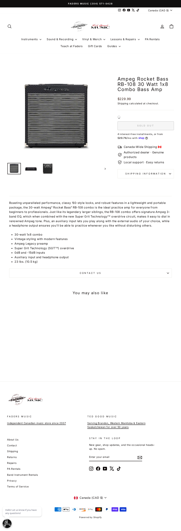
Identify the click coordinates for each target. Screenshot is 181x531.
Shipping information (145, 173)
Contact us (90, 273)
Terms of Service (18, 486)
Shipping (123, 103)
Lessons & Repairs (123, 39)
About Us (12, 439)
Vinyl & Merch (92, 39)
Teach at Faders (71, 46)
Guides (112, 46)
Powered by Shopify (90, 517)
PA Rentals (152, 39)
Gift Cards (95, 46)
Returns (12, 457)
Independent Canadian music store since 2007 (36, 423)
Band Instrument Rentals (22, 474)
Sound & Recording (60, 39)
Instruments (30, 39)
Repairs (12, 463)
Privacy (12, 480)
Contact (12, 445)
